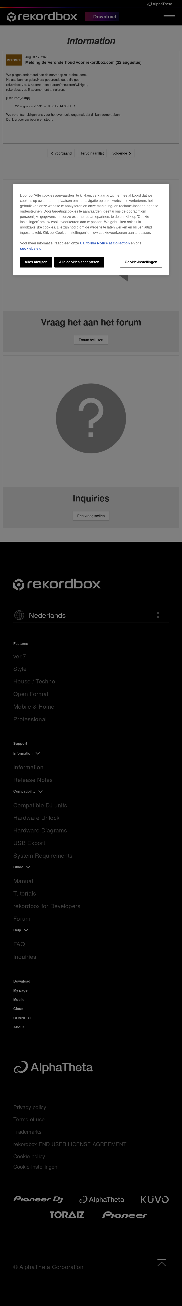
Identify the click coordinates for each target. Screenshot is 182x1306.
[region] (91, 229)
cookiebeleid (31, 248)
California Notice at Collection (105, 243)
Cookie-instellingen (141, 262)
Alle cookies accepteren (79, 262)
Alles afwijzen (36, 262)
